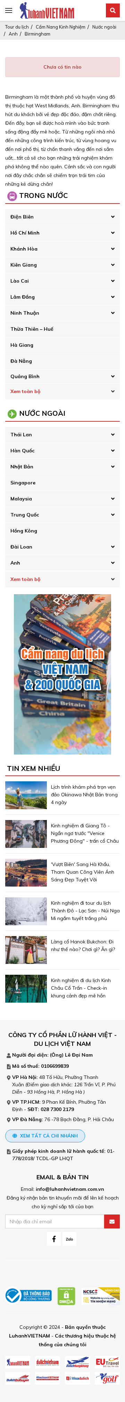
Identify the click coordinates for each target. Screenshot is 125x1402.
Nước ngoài (104, 27)
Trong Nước (43, 195)
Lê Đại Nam (79, 1055)
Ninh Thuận (24, 313)
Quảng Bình (25, 376)
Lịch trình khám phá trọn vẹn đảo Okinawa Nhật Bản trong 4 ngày (84, 794)
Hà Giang (21, 345)
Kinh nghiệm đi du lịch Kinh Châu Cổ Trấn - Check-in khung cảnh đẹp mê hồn (81, 988)
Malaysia (21, 499)
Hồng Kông (23, 531)
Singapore (22, 483)
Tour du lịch (17, 27)
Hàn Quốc (22, 450)
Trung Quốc (24, 515)
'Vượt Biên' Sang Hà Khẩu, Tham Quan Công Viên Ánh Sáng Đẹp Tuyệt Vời (82, 872)
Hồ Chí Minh (25, 233)
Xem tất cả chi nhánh (48, 1136)
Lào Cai (19, 281)
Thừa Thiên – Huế (31, 329)
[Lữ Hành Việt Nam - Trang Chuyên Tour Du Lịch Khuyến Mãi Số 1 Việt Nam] (47, 10)
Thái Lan (21, 434)
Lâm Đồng (22, 297)
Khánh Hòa (24, 249)
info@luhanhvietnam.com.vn (70, 1189)
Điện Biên (22, 217)
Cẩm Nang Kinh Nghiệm (60, 27)
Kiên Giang (23, 265)
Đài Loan (21, 547)
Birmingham (37, 34)
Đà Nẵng (21, 361)
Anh (13, 34)
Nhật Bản (21, 466)
